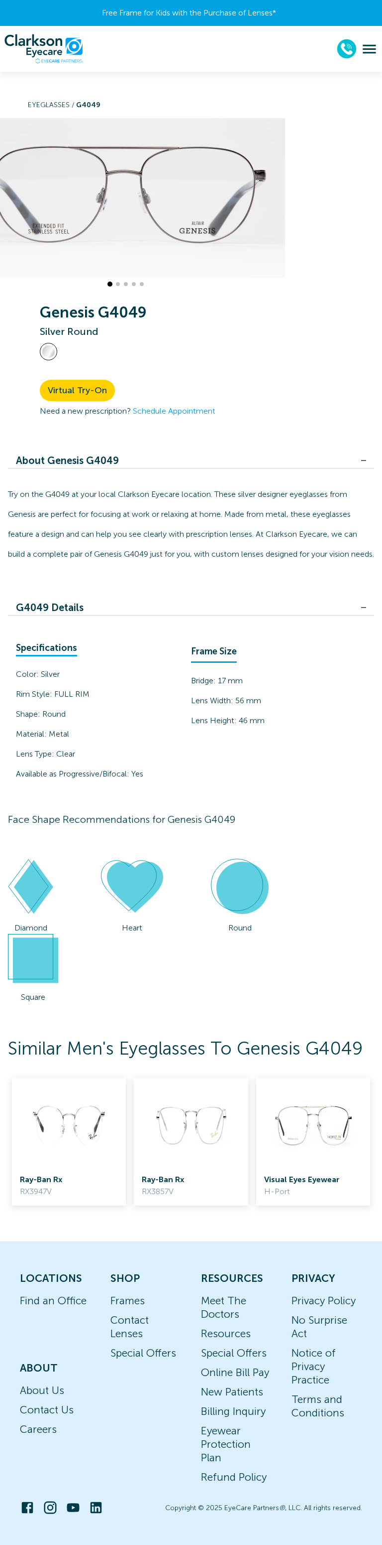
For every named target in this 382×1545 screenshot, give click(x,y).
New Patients (232, 1392)
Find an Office (53, 1300)
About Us (42, 1390)
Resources (226, 1333)
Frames (127, 1300)
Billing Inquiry (233, 1411)
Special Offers (143, 1353)
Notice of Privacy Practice (313, 1366)
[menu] (369, 49)
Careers (38, 1429)
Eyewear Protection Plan (226, 1444)
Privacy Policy (323, 1300)
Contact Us (47, 1409)
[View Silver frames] (48, 351)
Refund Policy (234, 1477)
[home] (44, 49)
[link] (69, 1142)
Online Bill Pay (235, 1372)
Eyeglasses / (52, 105)
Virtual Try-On (77, 390)
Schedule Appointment (174, 411)
